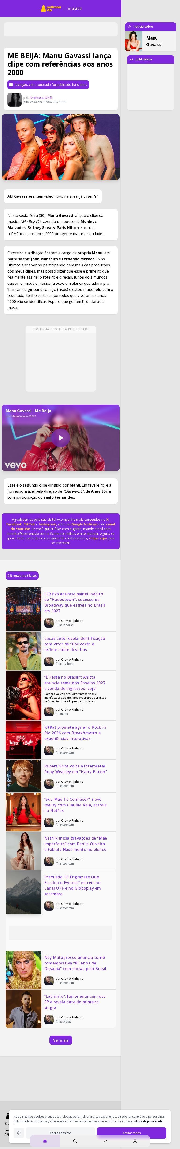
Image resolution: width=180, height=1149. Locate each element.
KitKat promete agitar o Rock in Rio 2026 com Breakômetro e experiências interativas (75, 733)
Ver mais (60, 1040)
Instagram (47, 524)
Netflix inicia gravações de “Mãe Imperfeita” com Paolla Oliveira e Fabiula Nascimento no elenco (76, 844)
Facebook (14, 524)
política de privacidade (147, 1121)
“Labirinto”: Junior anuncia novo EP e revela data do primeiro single (75, 1002)
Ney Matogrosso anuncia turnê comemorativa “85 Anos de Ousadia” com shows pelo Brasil (75, 963)
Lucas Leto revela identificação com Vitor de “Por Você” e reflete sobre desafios (75, 644)
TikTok (29, 524)
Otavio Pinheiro (72, 621)
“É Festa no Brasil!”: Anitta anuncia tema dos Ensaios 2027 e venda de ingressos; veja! (75, 683)
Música (75, 8)
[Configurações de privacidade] (19, 1133)
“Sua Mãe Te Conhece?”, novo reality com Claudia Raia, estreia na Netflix (76, 805)
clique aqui (98, 538)
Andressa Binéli (41, 97)
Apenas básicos (60, 1133)
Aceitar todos (132, 1133)
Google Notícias (84, 524)
